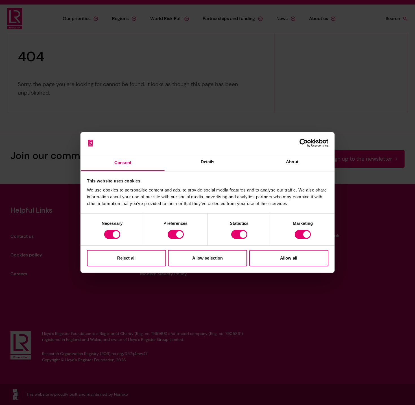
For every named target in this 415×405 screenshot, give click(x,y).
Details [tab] (208, 161)
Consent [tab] (122, 162)
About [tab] (292, 161)
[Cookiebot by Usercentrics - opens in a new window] (303, 143)
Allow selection (207, 258)
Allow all (288, 258)
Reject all (126, 258)
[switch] (176, 234)
